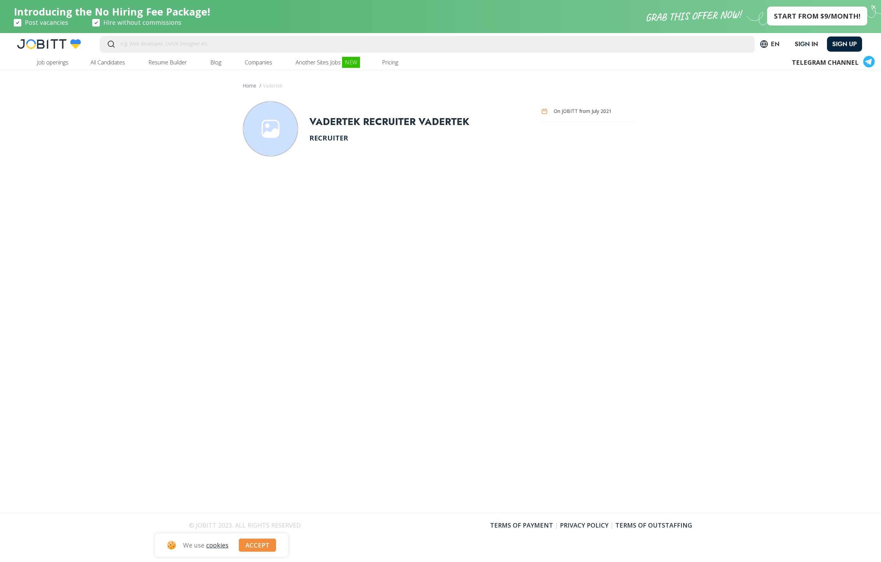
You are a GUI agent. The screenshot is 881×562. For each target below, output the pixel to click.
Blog (216, 62)
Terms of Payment (521, 525)
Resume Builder (168, 62)
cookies (217, 545)
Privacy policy (584, 525)
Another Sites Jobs (326, 62)
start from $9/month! (817, 16)
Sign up (844, 44)
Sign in (806, 44)
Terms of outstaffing (653, 525)
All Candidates (108, 62)
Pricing (391, 62)
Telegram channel (825, 62)
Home (250, 85)
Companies (259, 62)
